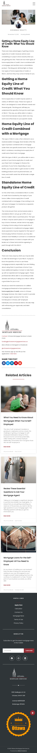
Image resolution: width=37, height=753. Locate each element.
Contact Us (18, 612)
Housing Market (25, 34)
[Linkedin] (25, 658)
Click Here (13, 354)
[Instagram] (18, 658)
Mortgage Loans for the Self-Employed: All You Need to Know (18, 561)
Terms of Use (18, 619)
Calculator (18, 609)
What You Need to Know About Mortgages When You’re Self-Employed (18, 421)
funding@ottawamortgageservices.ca (15, 341)
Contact (5, 336)
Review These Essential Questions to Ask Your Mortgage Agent (14, 492)
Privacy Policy (18, 623)
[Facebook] (12, 658)
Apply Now (18, 605)
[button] (4, 363)
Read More (7, 447)
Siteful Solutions (22, 751)
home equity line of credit (10, 291)
